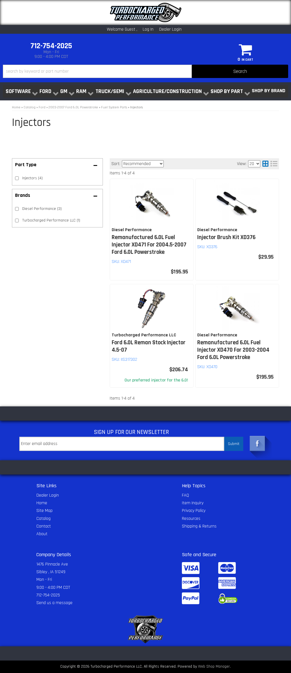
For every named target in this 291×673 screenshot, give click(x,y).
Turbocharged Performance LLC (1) (51, 220)
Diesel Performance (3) (42, 208)
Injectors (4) (32, 178)
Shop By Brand (268, 90)
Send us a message (54, 603)
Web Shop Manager (214, 666)
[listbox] (143, 163)
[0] (245, 49)
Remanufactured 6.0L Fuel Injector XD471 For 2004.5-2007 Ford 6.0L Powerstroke (149, 245)
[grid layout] (265, 164)
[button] (145, 71)
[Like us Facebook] (257, 442)
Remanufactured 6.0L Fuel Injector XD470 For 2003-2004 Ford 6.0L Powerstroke (233, 350)
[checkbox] (17, 209)
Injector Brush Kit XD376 (226, 237)
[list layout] (274, 164)
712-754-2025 (48, 595)
